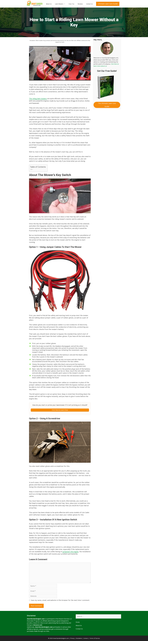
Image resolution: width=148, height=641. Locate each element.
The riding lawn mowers (38, 99)
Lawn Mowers (59, 4)
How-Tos (71, 4)
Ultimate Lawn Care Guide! (108, 4)
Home (78, 622)
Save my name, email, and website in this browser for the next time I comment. (60, 600)
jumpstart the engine (70, 552)
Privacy (72, 638)
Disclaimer (79, 638)
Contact (86, 638)
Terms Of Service (95, 638)
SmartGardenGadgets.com (35, 619)
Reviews (80, 4)
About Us (49, 4)
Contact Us (89, 4)
